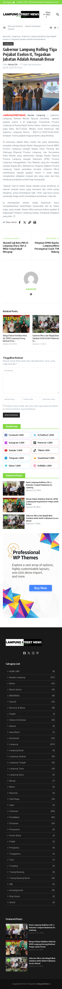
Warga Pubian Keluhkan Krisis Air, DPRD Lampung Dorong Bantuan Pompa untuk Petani (42, 501)
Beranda (6, 36)
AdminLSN (12, 64)
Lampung (16, 36)
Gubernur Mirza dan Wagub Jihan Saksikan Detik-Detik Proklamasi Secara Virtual (42, 518)
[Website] (31, 294)
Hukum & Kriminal (33, 26)
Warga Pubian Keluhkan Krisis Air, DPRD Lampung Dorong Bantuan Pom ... (15, 338)
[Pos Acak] (51, 27)
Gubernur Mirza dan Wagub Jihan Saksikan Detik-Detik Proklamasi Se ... (45, 338)
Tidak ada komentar (31, 64)
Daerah (11, 29)
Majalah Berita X (43, 984)
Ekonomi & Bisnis (15, 26)
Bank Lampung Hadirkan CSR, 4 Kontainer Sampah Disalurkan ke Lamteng (39, 485)
